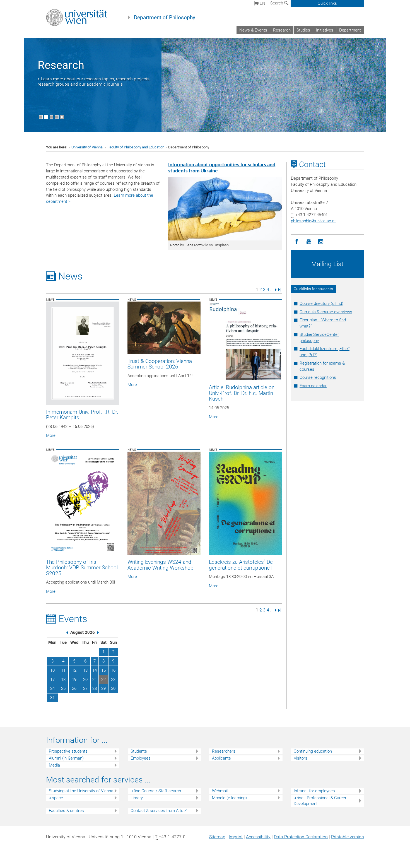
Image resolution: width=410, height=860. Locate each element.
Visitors (300, 758)
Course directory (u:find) (321, 303)
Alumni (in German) (66, 758)
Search (277, 3)
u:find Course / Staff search (156, 790)
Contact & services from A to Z (159, 810)
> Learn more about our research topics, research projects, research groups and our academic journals (94, 81)
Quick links (327, 3)
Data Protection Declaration (301, 836)
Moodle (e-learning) (229, 797)
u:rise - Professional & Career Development (320, 800)
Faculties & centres (66, 810)
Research (282, 30)
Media (54, 765)
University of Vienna (87, 147)
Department (350, 30)
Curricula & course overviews (326, 311)
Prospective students (68, 751)
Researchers (223, 751)
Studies (303, 30)
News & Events (253, 30)
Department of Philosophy (164, 18)
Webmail (220, 790)
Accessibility (258, 836)
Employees (141, 758)
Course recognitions (318, 377)
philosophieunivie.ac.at (313, 220)
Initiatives (324, 30)
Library (137, 797)
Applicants (221, 758)
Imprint (236, 836)
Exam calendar (313, 385)
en (262, 3)
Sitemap (217, 836)
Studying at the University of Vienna (81, 790)
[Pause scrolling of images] (62, 117)
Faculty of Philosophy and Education (135, 147)
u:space (56, 797)
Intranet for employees (314, 790)
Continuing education (313, 751)
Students (139, 751)
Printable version (347, 836)
